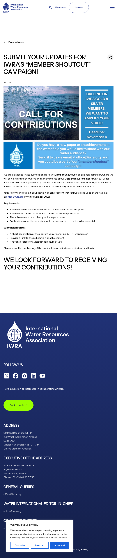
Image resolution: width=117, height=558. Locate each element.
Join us (79, 7)
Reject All (39, 545)
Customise (20, 545)
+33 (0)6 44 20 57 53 (23, 477)
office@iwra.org (14, 196)
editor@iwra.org (12, 511)
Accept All (59, 545)
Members (60, 7)
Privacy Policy (79, 549)
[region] (39, 536)
